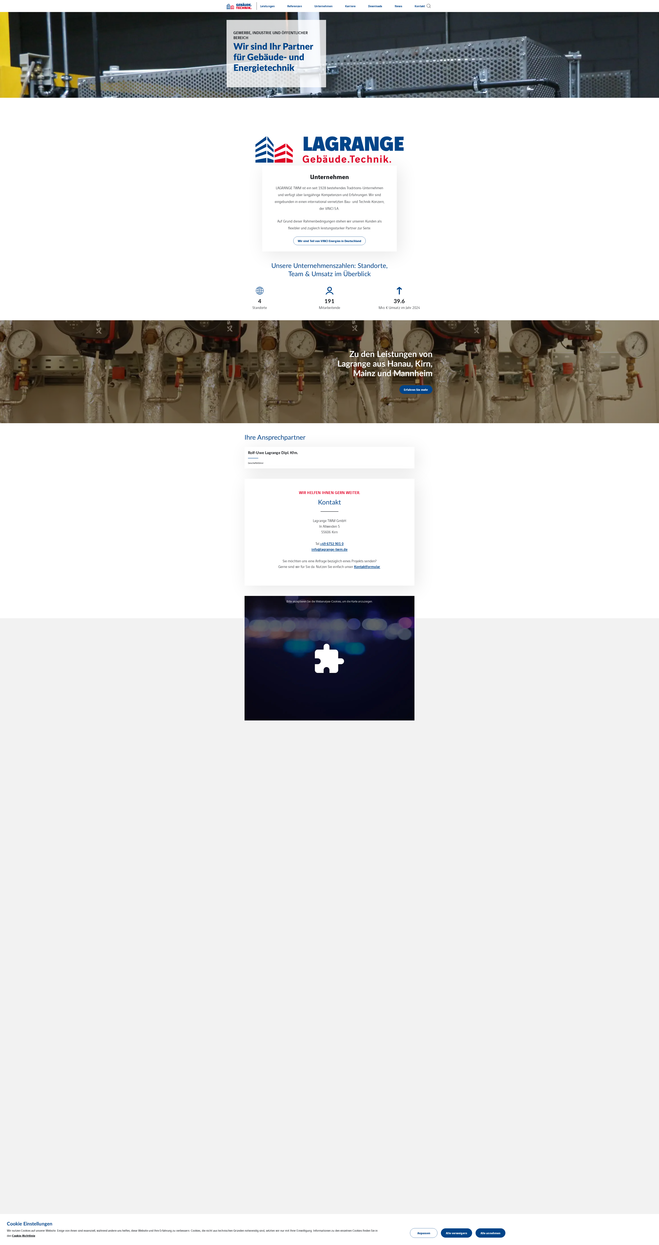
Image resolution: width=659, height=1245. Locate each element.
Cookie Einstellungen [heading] (29, 1223)
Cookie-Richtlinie (23, 1235)
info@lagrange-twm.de (329, 549)
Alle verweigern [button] (456, 1233)
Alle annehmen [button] (490, 1233)
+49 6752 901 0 (332, 543)
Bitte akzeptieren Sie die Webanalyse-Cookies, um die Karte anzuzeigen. (329, 601)
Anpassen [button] (423, 1233)
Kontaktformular (367, 566)
